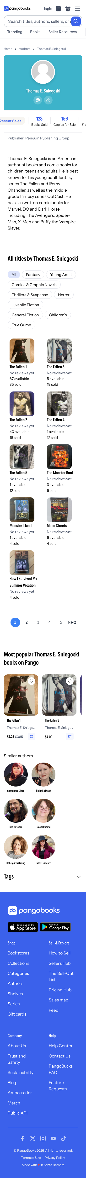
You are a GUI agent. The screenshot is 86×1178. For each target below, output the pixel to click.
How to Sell (59, 952)
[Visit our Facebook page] (22, 1138)
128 (39, 118)
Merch (14, 1102)
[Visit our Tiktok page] (63, 1138)
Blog (12, 1082)
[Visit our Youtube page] (53, 1138)
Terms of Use (31, 1158)
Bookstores (18, 952)
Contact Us (59, 1055)
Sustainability (20, 1072)
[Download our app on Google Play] (55, 926)
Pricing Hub (60, 989)
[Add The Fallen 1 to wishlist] (31, 681)
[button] (43, 876)
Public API (17, 1112)
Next (72, 622)
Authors (24, 49)
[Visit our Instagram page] (43, 1138)
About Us (17, 1045)
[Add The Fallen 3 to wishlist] (70, 681)
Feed (54, 1010)
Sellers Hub (60, 963)
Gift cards (17, 1014)
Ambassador (20, 1092)
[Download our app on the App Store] (23, 927)
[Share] (48, 100)
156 (64, 118)
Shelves (15, 993)
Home (8, 49)
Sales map (58, 999)
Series (14, 1003)
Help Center (61, 1045)
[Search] (76, 21)
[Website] (37, 100)
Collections (18, 963)
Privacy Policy (55, 1158)
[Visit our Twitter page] (33, 1138)
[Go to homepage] (17, 8)
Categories (18, 973)
